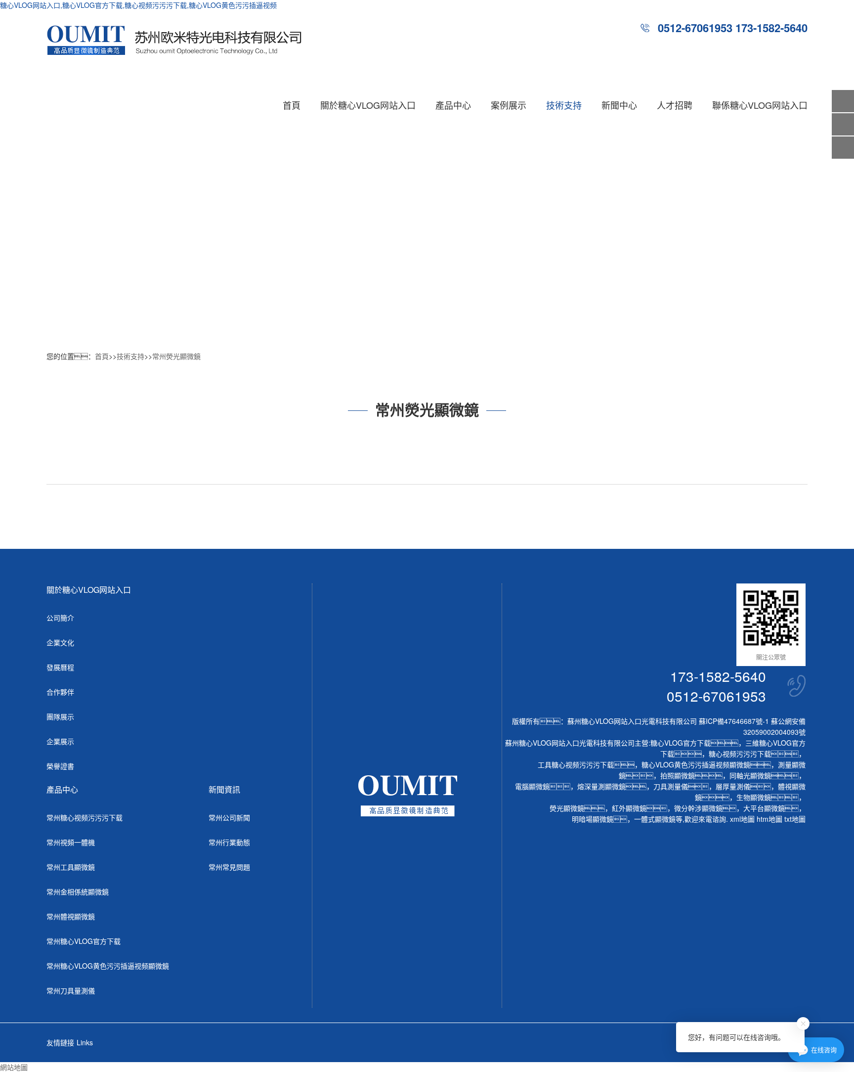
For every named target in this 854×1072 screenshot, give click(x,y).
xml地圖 (742, 819)
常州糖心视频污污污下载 (84, 817)
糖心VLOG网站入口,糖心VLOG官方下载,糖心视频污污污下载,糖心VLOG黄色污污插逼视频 (138, 5)
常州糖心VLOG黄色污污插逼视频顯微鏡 (107, 966)
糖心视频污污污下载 (740, 754)
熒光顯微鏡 (567, 808)
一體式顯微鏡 (655, 819)
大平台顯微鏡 (764, 808)
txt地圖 (795, 819)
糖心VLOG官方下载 (680, 743)
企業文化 (60, 642)
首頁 (291, 104)
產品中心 (453, 104)
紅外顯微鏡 (629, 808)
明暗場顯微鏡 (592, 819)
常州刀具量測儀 (70, 990)
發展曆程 (60, 667)
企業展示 (60, 741)
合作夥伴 (60, 692)
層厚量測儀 (733, 786)
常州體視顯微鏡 (70, 916)
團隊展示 (60, 716)
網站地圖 (14, 1067)
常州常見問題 (229, 867)
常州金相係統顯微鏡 (77, 891)
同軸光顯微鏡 (750, 775)
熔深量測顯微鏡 (601, 786)
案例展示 (508, 104)
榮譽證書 (60, 766)
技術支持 (564, 104)
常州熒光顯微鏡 (176, 356)
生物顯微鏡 (753, 797)
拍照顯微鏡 (677, 775)
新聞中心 (619, 104)
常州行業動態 (229, 842)
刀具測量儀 (670, 786)
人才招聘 (674, 104)
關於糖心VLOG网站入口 (368, 104)
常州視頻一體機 (70, 842)
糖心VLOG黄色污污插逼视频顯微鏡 (695, 764)
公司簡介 (60, 618)
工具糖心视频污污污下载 (576, 764)
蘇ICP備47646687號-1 (734, 721)
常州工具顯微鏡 (70, 867)
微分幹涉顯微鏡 (698, 808)
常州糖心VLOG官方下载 (83, 941)
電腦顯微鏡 (532, 786)
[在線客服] (843, 124)
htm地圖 (769, 819)
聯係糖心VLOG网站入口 (760, 104)
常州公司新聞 (229, 817)
